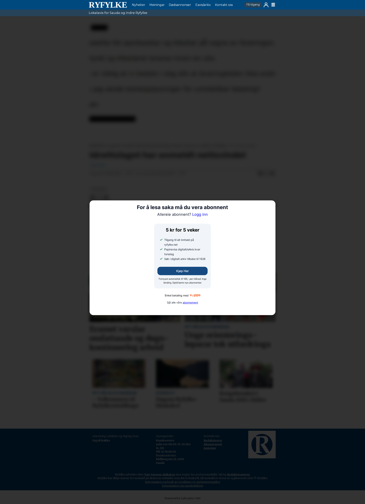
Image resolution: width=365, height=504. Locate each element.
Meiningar (157, 5)
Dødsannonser (180, 5)
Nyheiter (138, 5)
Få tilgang (253, 4)
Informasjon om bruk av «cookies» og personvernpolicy (182, 482)
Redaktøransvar (238, 474)
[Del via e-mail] (272, 173)
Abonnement (213, 444)
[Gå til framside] (108, 5)
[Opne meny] (273, 4)
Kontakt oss (224, 5)
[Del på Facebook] (260, 173)
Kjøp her (182, 271)
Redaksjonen (213, 440)
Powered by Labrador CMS (182, 498)
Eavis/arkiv (203, 5)
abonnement (190, 302)
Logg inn (266, 4)
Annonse (210, 448)
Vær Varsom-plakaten (159, 474)
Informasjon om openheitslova (182, 485)
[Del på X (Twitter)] (266, 173)
